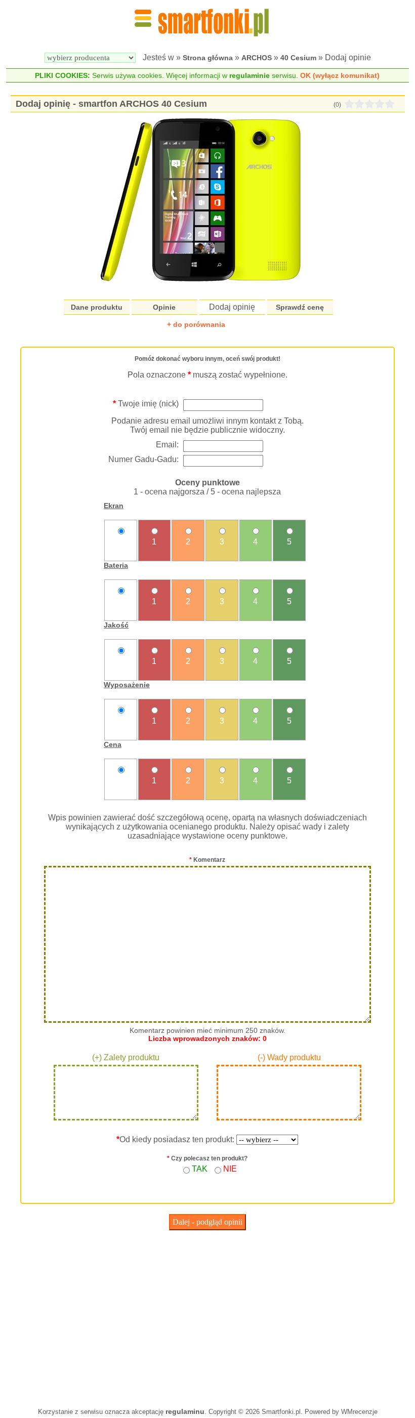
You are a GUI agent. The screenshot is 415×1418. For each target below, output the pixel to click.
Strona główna (208, 58)
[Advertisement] (207, 1316)
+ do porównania (196, 324)
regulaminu (184, 1411)
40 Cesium (298, 58)
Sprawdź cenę (300, 307)
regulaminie (249, 75)
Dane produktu (96, 307)
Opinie (164, 307)
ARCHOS (256, 58)
